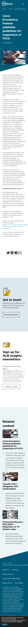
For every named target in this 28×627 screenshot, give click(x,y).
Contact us (15, 381)
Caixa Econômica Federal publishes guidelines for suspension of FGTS (13, 445)
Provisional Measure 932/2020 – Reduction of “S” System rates (13, 525)
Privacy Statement (7, 376)
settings (20, 621)
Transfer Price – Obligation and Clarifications (10, 486)
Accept (4, 624)
